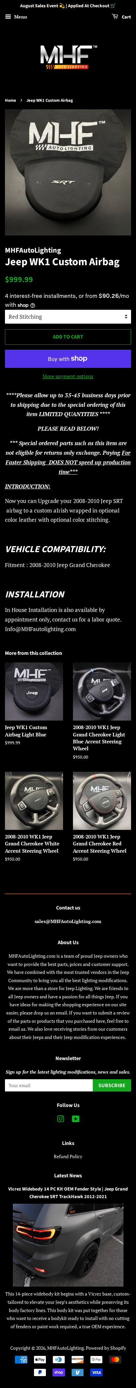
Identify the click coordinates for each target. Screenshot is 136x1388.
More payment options (68, 376)
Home (10, 100)
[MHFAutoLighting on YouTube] (76, 1120)
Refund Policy (68, 1156)
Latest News (68, 1175)
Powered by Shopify (106, 1348)
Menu (20, 17)
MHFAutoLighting (65, 1348)
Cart (126, 17)
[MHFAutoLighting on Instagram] (60, 1120)
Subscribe (111, 1085)
